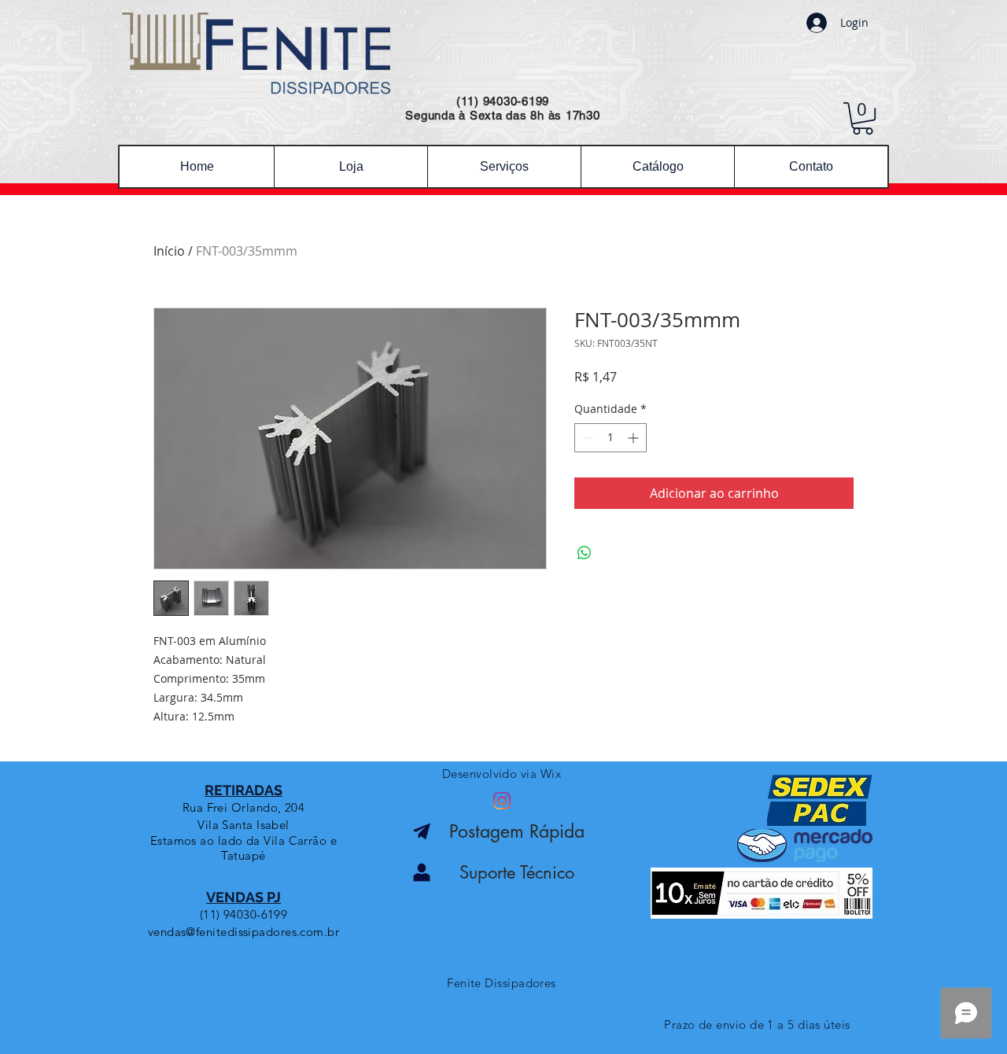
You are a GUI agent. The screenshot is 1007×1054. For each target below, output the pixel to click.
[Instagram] (502, 800)
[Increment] (634, 437)
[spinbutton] (610, 437)
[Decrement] (586, 437)
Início (169, 251)
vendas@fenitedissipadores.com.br (243, 931)
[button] (862, 118)
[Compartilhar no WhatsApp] (584, 553)
